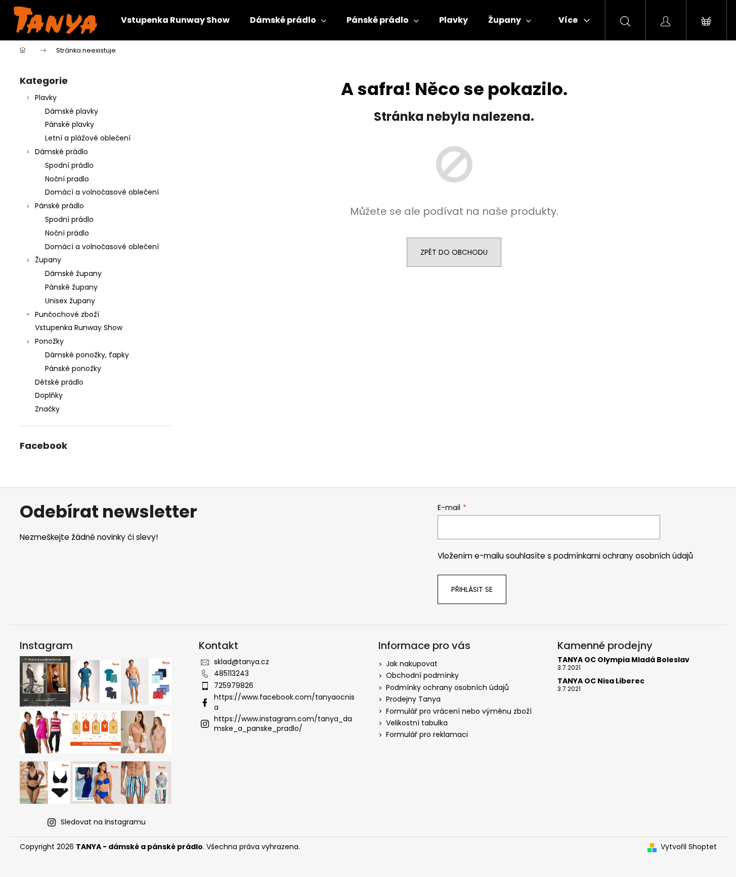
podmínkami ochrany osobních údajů (623, 555)
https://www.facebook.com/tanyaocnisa (284, 702)
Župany (48, 260)
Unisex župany (70, 301)
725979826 (233, 685)
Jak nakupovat (412, 664)
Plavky (46, 98)
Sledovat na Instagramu (103, 822)
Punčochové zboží (67, 314)
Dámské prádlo (61, 152)
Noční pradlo (67, 179)
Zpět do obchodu (454, 252)
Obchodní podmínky (422, 675)
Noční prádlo (67, 233)
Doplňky (49, 395)
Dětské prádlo (59, 382)
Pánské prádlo (59, 206)
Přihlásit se (472, 589)
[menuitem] (175, 20)
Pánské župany (71, 287)
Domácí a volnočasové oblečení (102, 192)
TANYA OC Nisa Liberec (600, 681)
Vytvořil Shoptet (689, 847)
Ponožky (49, 341)
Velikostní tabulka (417, 723)
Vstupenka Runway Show (78, 327)
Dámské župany (73, 273)
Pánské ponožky (73, 368)
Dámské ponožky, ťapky (87, 355)
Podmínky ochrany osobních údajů (447, 687)
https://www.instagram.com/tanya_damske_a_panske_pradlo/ (283, 723)
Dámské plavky (71, 111)
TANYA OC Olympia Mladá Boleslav (623, 660)
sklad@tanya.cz (241, 662)
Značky (47, 409)
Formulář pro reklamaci (427, 734)
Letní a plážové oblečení (88, 138)
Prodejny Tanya (413, 699)
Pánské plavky (69, 124)
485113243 (231, 673)
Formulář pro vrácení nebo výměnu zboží (459, 711)
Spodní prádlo (69, 165)
